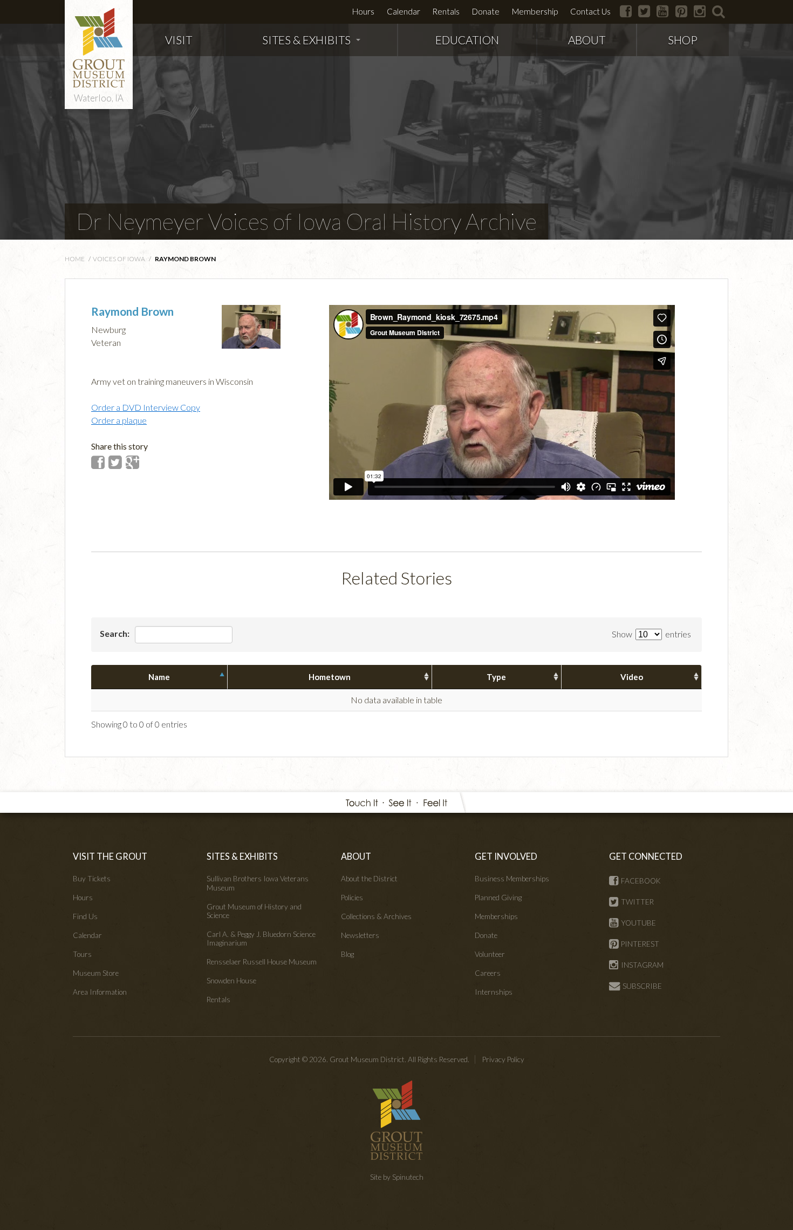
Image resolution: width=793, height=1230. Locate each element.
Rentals (446, 11)
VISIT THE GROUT (110, 856)
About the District (369, 878)
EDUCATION (467, 39)
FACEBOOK (641, 880)
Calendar (403, 11)
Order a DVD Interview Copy (145, 407)
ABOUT (586, 39)
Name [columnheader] (159, 677)
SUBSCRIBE (642, 986)
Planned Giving (498, 897)
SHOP (683, 39)
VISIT (178, 39)
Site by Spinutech (396, 1177)
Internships (493, 992)
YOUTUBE (638, 923)
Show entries (651, 634)
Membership (535, 11)
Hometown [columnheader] (330, 677)
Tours (82, 954)
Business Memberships (512, 878)
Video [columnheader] (631, 677)
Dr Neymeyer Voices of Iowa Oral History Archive (306, 221)
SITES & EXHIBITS (306, 39)
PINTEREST (640, 944)
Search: (115, 633)
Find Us (85, 916)
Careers (488, 973)
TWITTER (637, 902)
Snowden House (231, 980)
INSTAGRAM (642, 965)
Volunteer (490, 954)
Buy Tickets (92, 878)
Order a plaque (119, 420)
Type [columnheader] (496, 677)
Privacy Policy (503, 1059)
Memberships (496, 916)
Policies (352, 897)
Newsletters (360, 935)
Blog (347, 954)
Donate (486, 11)
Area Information (100, 992)
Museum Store (96, 973)
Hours (363, 11)
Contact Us (590, 11)
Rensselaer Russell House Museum (262, 961)
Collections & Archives (376, 916)
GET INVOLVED (506, 856)
